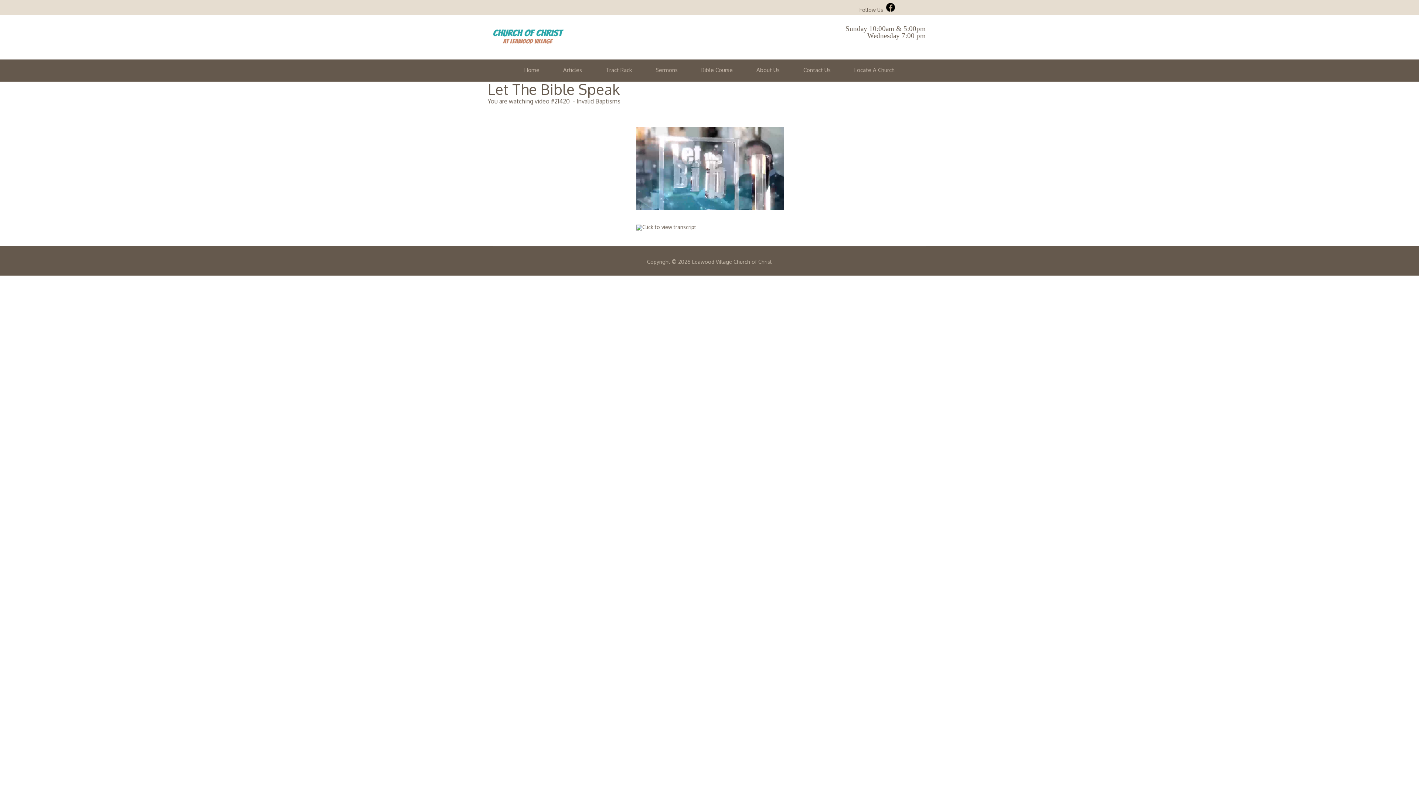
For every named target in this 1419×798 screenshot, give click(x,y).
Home (532, 70)
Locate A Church (874, 70)
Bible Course (717, 70)
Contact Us (817, 70)
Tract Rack (619, 70)
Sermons (667, 70)
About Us (768, 70)
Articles (572, 70)
